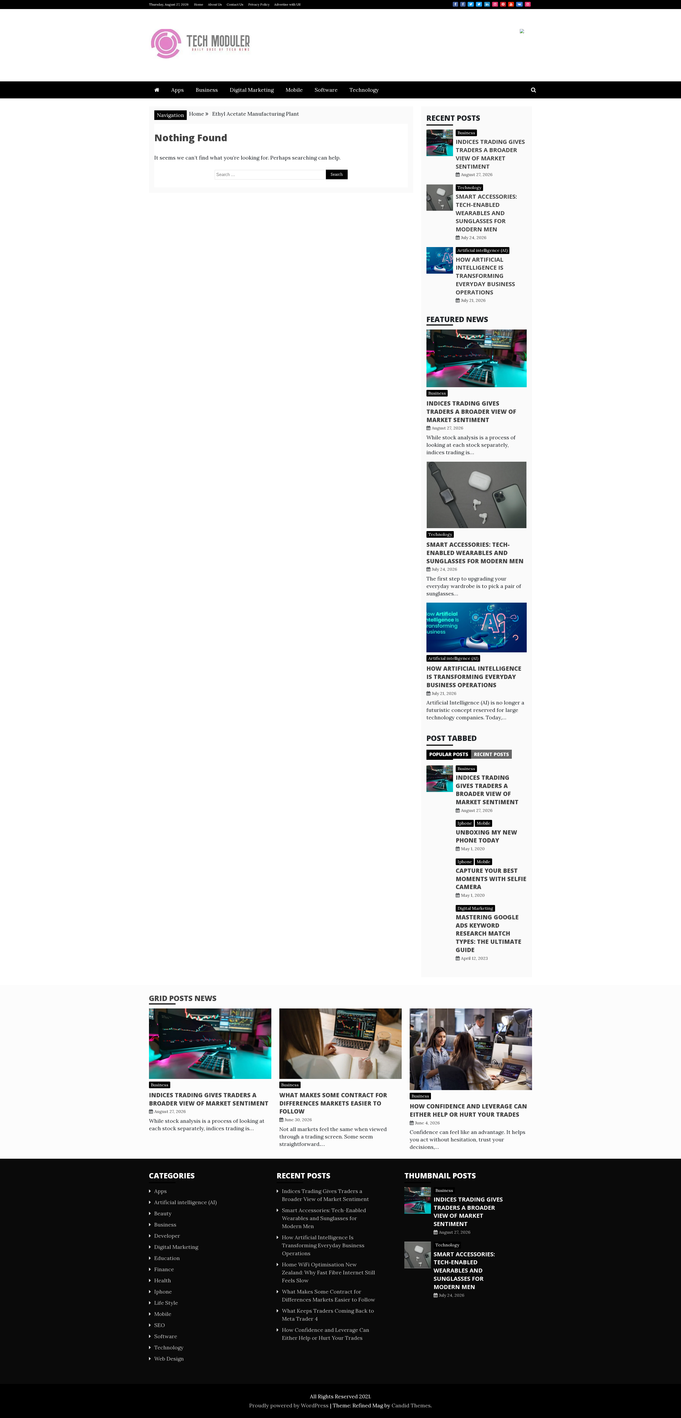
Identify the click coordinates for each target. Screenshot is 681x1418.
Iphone (465, 823)
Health (162, 1280)
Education (167, 1258)
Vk (519, 4)
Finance (164, 1269)
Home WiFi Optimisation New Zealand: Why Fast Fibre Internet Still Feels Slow (328, 1272)
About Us (215, 4)
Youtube (511, 4)
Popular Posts (448, 754)
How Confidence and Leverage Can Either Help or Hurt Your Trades (468, 1110)
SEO (159, 1325)
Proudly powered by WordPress (289, 1405)
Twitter (471, 4)
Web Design (169, 1358)
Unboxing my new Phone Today (486, 836)
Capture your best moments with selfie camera (491, 878)
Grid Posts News (183, 998)
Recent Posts (491, 754)
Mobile (294, 89)
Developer (167, 1235)
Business (207, 89)
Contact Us (235, 4)
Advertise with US (287, 4)
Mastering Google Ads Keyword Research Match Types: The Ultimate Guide (488, 933)
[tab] (448, 754)
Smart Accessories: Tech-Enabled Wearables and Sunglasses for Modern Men (486, 212)
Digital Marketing (252, 89)
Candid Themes (411, 1405)
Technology (364, 89)
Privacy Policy (258, 4)
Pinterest (503, 4)
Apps (177, 89)
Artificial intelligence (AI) (483, 250)
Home (198, 4)
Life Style (166, 1302)
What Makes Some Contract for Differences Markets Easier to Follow (333, 1103)
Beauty (163, 1213)
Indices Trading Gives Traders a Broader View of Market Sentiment (490, 153)
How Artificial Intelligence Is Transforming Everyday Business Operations (485, 275)
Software (326, 89)
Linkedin (487, 4)
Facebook (455, 4)
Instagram (495, 4)
